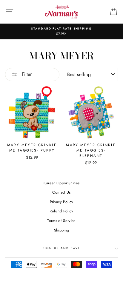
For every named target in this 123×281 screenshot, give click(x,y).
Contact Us (61, 192)
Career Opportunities (61, 183)
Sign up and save (62, 248)
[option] (61, 31)
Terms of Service (61, 220)
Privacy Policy (61, 202)
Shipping (61, 230)
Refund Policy (61, 211)
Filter (26, 74)
